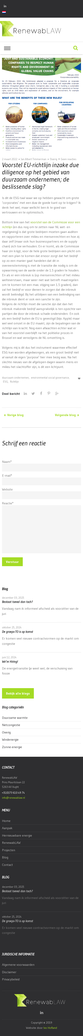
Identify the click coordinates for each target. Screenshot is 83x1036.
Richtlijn (14, 381)
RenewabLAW (11, 843)
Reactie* (7, 503)
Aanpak (7, 828)
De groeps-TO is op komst (17, 632)
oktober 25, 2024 (12, 627)
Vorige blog (15, 415)
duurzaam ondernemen (15, 377)
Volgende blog (65, 415)
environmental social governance (50, 377)
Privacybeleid (11, 979)
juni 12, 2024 (9, 657)
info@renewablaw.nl (13, 797)
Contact (7, 865)
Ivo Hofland (50, 1028)
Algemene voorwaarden (18, 965)
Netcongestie (11, 725)
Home (6, 821)
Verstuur (12, 562)
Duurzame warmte (15, 718)
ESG (5, 381)
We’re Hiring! (10, 661)
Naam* (7, 462)
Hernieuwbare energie (17, 835)
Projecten (8, 850)
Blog (5, 857)
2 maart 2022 (9, 159)
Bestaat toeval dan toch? (17, 602)
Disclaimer (9, 972)
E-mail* (7, 475)
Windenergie (10, 739)
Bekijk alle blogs (18, 693)
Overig (53, 159)
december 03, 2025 (13, 597)
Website (7, 489)
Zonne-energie (12, 747)
